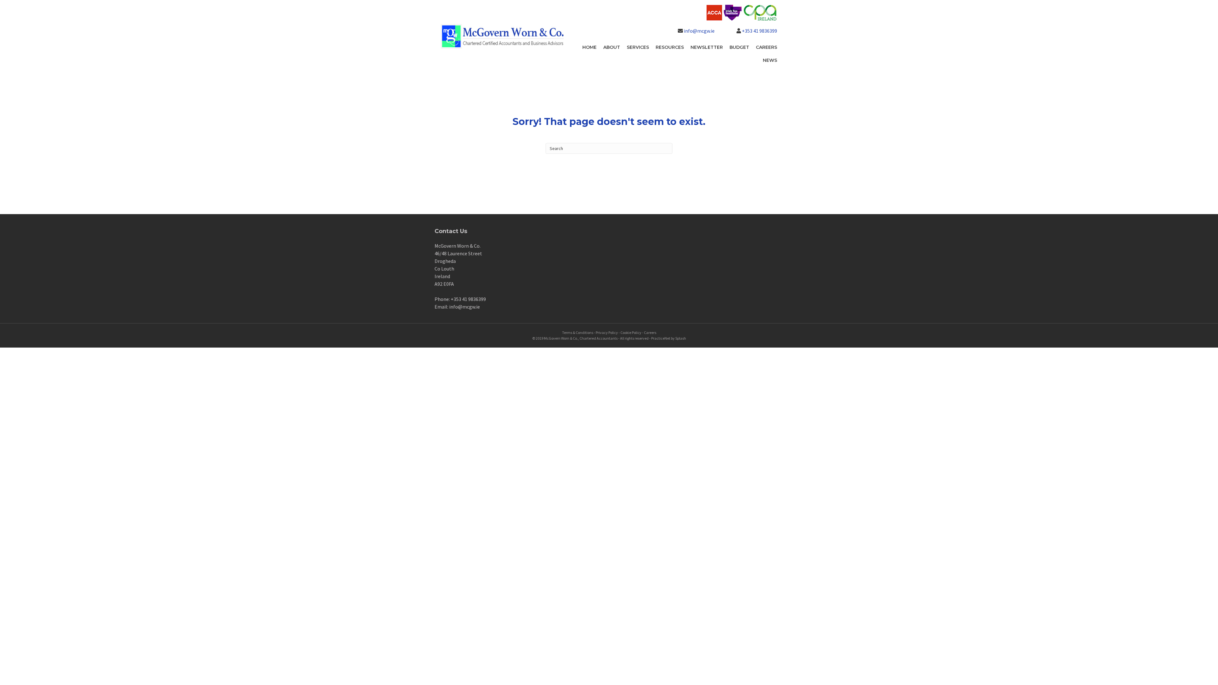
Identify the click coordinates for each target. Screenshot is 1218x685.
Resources (670, 47)
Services (638, 47)
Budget (739, 47)
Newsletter (707, 47)
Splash (680, 338)
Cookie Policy (630, 332)
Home (589, 47)
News (770, 60)
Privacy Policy (607, 332)
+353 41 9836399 (759, 31)
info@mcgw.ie (699, 31)
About (611, 47)
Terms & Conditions (577, 332)
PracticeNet (660, 338)
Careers (766, 47)
